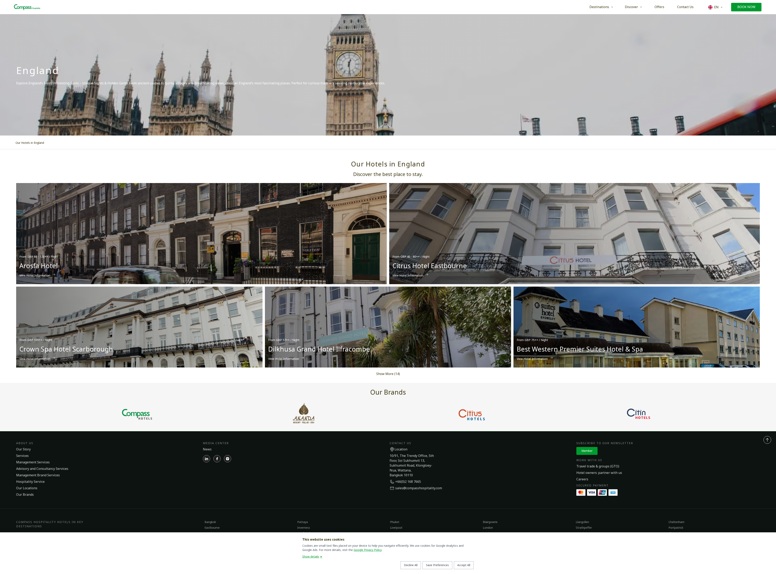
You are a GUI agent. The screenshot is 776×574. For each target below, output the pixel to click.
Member (587, 451)
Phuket (394, 522)
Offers (659, 7)
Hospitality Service (30, 481)
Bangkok (210, 522)
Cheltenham (676, 522)
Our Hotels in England (30, 143)
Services (22, 455)
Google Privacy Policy (368, 550)
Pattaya (302, 522)
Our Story (23, 449)
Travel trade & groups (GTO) (597, 466)
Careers (582, 479)
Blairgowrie (490, 522)
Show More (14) (388, 374)
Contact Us (685, 7)
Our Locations (26, 488)
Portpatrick (675, 528)
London (488, 528)
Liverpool (396, 528)
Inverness (303, 528)
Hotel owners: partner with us (599, 472)
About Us (24, 443)
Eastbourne (212, 528)
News (207, 449)
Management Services (33, 462)
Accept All (463, 565)
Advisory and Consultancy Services (42, 468)
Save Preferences (437, 565)
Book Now (746, 7)
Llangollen (582, 522)
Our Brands (25, 494)
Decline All (411, 565)
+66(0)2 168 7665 (408, 481)
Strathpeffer (584, 528)
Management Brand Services (38, 475)
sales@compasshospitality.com (418, 488)
